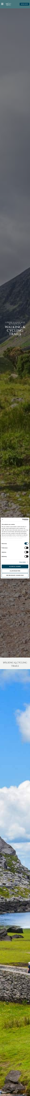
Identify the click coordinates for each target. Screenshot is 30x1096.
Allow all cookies (15, 566)
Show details (22, 562)
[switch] (26, 548)
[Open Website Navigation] (2, 4)
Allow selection (15, 570)
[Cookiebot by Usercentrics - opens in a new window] (22, 519)
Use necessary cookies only (15, 575)
